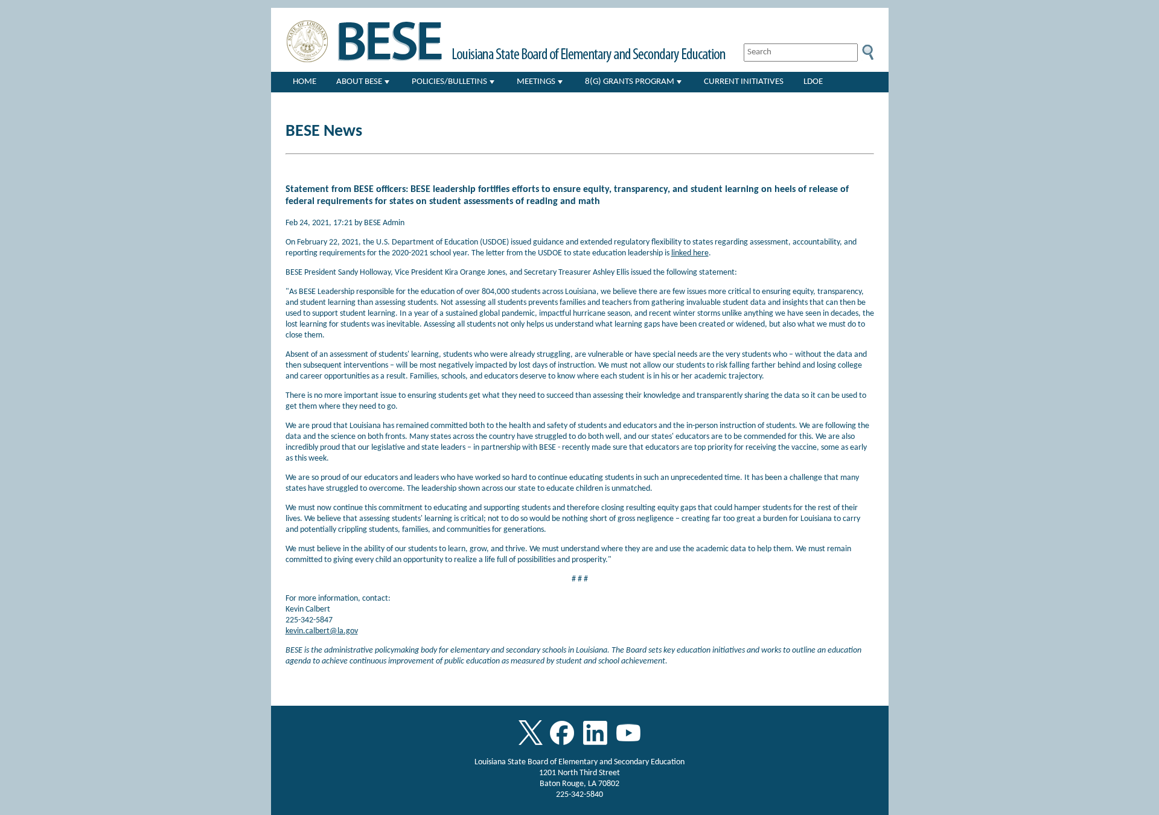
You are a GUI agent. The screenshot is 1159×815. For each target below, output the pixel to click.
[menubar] (586, 82)
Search (867, 52)
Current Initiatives (744, 81)
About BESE (359, 81)
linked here (690, 253)
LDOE (813, 81)
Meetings (536, 81)
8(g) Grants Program (629, 81)
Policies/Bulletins (449, 81)
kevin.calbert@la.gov (322, 631)
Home (304, 81)
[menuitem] (305, 82)
